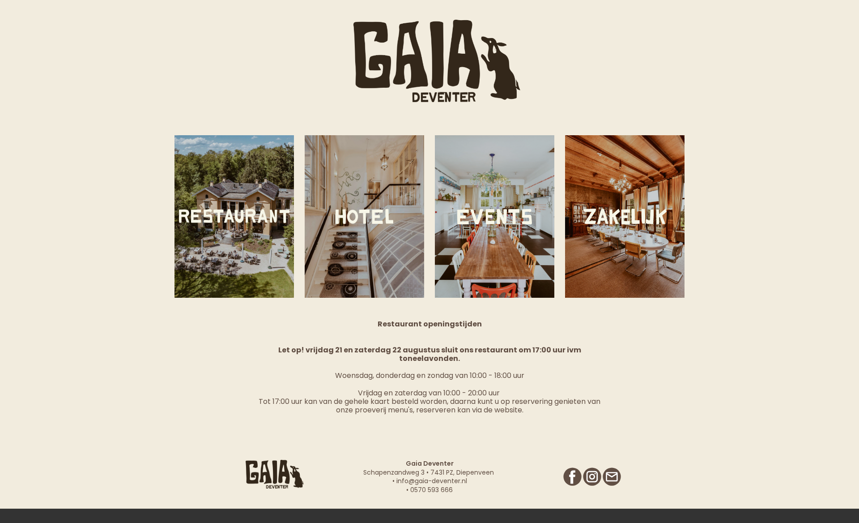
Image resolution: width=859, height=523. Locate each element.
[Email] (612, 476)
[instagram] (592, 476)
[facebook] (572, 476)
